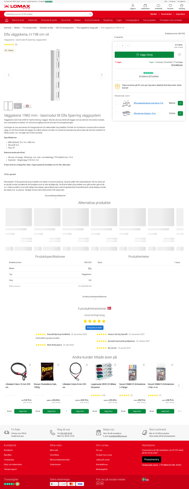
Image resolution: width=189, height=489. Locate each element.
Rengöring (107, 20)
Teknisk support (10, 469)
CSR (165, 1)
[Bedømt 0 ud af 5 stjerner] (11, 395)
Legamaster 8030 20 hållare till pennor (103, 385)
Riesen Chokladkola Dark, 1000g (45, 385)
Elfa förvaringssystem (65, 28)
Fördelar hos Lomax (104, 455)
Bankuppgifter (102, 469)
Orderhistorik (55, 464)
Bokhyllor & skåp (46, 28)
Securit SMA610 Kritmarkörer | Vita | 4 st (161, 385)
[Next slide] (178, 385)
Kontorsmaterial (92, 20)
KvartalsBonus (102, 464)
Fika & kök (65, 20)
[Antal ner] (117, 46)
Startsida (7, 28)
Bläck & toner (18, 20)
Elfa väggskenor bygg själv (87, 28)
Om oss (99, 450)
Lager (119, 20)
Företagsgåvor (132, 20)
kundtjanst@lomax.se (118, 436)
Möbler (77, 20)
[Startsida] (6, 20)
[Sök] (90, 14)
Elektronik (32, 20)
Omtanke (172, 1)
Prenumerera (151, 459)
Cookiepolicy (9, 460)
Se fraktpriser (177, 65)
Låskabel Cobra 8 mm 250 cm (74, 385)
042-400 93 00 (66, 433)
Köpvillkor (8, 455)
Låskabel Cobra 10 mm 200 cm (18, 385)
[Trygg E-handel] (17, 484)
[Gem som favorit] (30, 365)
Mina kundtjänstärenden (60, 460)
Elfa (89, 268)
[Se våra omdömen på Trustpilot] (9, 484)
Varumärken (166, 14)
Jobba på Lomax (103, 460)
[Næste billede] (101, 75)
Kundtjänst (181, 1)
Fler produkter (149, 20)
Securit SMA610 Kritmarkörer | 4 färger (132, 385)
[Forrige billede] (8, 75)
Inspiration (180, 14)
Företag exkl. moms (150, 465)
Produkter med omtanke (171, 20)
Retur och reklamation (13, 464)
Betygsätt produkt (94, 328)
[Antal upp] (128, 46)
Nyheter (153, 14)
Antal (9, 411)
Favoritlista (54, 455)
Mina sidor (54, 450)
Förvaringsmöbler (30, 28)
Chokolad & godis (49, 20)
